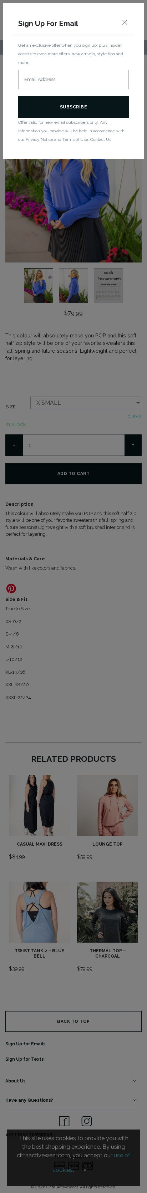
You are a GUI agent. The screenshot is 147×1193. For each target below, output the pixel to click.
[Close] (125, 22)
